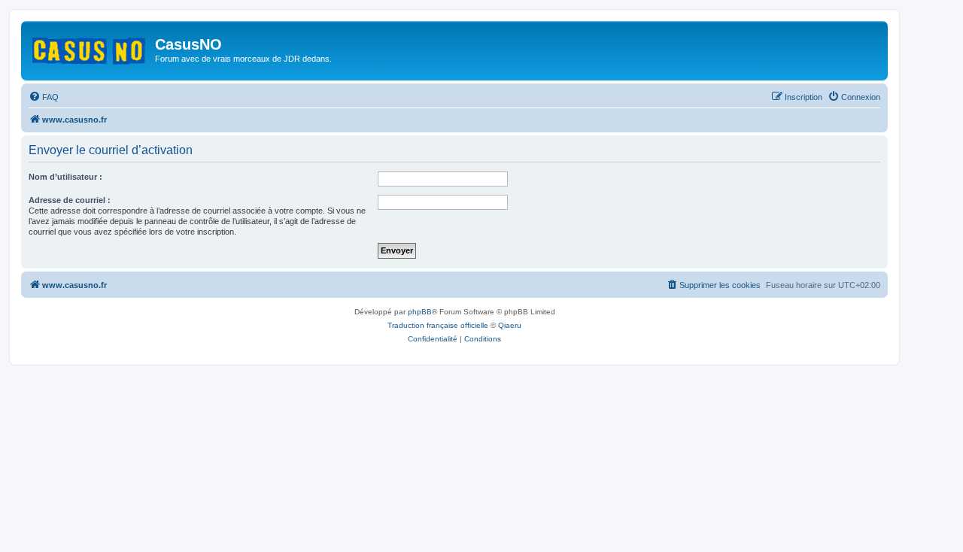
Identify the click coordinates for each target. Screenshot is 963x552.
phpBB (420, 312)
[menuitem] (44, 97)
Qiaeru (509, 325)
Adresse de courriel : (70, 200)
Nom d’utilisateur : (65, 176)
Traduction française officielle (437, 325)
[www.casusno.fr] (90, 48)
